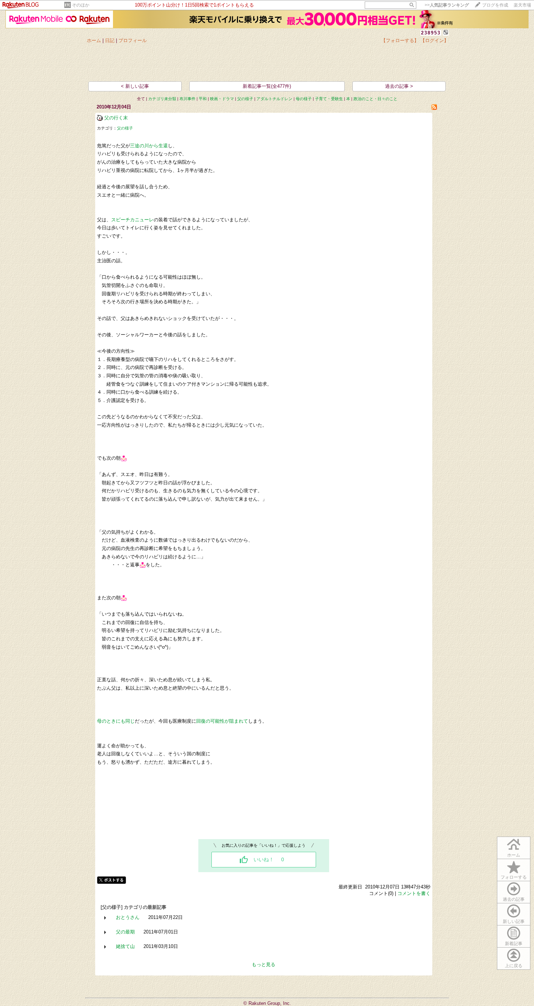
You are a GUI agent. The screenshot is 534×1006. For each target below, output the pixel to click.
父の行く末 (116, 117)
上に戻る (513, 965)
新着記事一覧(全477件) (267, 86)
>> (447, 5)
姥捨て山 (125, 946)
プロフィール (132, 40)
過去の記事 (514, 899)
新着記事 (513, 943)
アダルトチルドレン (274, 99)
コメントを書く (413, 893)
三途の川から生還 (149, 145)
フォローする (514, 877)
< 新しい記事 (135, 86)
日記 (109, 40)
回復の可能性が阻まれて (222, 721)
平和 (203, 99)
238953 (431, 33)
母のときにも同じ (116, 721)
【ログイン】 (434, 40)
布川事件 (187, 99)
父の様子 (245, 99)
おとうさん (127, 917)
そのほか (80, 5)
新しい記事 (514, 921)
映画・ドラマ (222, 99)
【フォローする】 (400, 40)
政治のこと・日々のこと (375, 99)
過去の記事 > (399, 86)
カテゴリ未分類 (162, 99)
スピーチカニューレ (132, 219)
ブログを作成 (495, 5)
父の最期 (125, 932)
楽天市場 (522, 5)
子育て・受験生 (329, 99)
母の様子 (304, 99)
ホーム (94, 40)
